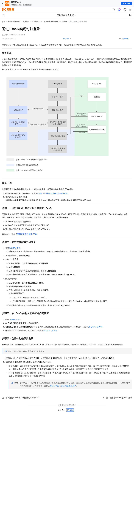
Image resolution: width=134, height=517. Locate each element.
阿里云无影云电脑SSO (27, 234)
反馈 (71, 410)
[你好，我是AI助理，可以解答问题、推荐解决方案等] (119, 9)
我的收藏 (125, 38)
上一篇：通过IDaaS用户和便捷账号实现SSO (20, 397)
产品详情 (66, 38)
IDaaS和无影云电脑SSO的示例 (55, 21)
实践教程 (26, 21)
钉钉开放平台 (14, 248)
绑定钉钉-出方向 (95, 326)
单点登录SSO (37, 21)
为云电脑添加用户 (68, 386)
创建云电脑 (54, 386)
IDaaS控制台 (15, 319)
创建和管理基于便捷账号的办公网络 (52, 193)
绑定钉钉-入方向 (50, 330)
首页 (3, 21)
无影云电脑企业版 (14, 21)
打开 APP (126, 3)
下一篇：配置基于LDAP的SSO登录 (117, 397)
